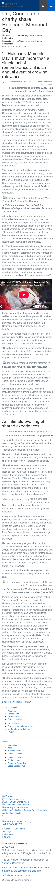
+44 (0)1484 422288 (12, 824)
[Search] (43, 5)
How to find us (14, 713)
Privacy (11, 731)
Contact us (12, 744)
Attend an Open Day (17, 763)
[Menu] (51, 5)
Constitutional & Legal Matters (21, 726)
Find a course (14, 760)
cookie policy (18, 867)
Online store (13, 716)
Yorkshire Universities (13, 863)
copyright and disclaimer (30, 870)
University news (15, 753)
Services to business (17, 750)
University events (15, 757)
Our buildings (14, 723)
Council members (15, 719)
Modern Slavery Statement (20, 729)
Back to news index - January (16, 702)
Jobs (10, 747)
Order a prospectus (16, 765)
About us (12, 710)
